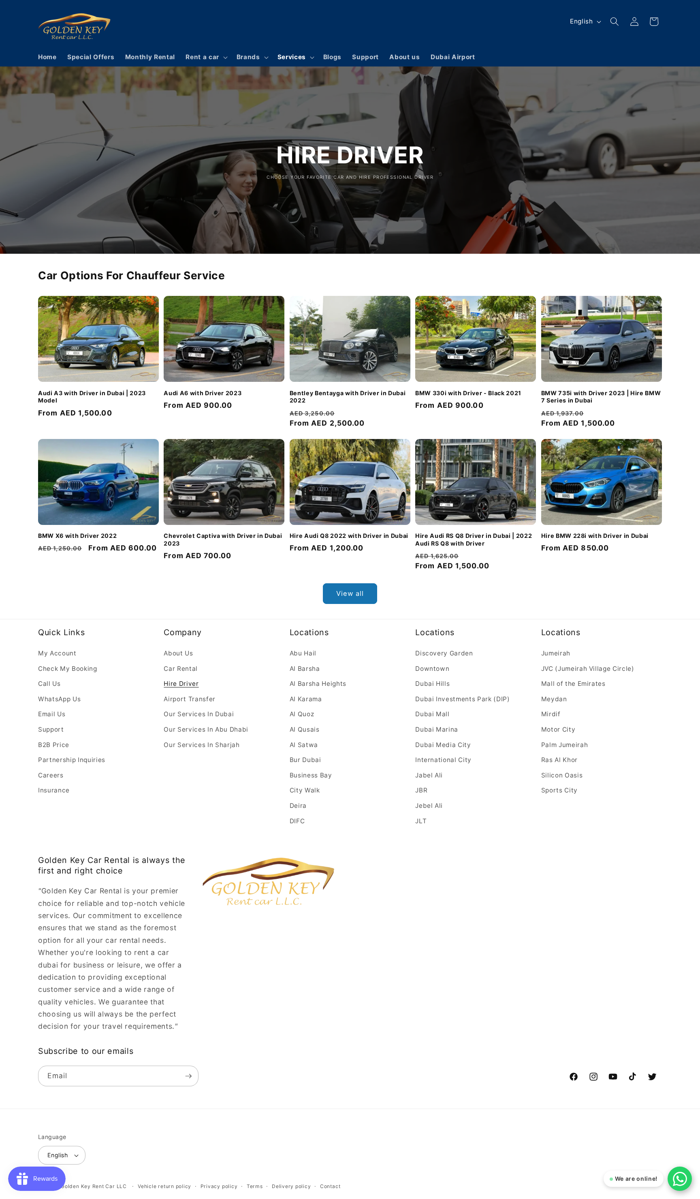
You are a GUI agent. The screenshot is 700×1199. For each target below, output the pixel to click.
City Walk (305, 790)
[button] (205, 57)
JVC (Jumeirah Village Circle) (587, 668)
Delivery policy (291, 1186)
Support (51, 729)
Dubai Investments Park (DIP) (462, 698)
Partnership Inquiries (71, 760)
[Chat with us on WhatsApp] (680, 1179)
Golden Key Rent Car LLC (94, 1186)
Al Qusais (305, 729)
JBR (421, 790)
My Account (57, 653)
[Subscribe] (188, 1076)
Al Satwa (304, 744)
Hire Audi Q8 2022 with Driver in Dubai (349, 535)
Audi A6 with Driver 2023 (202, 392)
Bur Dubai (305, 760)
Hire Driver (181, 683)
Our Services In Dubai (199, 714)
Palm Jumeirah (564, 744)
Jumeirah (555, 653)
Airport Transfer (190, 698)
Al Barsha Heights (318, 683)
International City (443, 760)
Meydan (554, 698)
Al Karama (306, 698)
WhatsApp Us (59, 698)
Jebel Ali (429, 805)
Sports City (559, 790)
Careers (51, 775)
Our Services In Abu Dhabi (206, 729)
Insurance (54, 790)
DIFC (297, 820)
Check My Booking (67, 668)
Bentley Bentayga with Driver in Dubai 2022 (347, 396)
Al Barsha (305, 668)
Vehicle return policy (164, 1186)
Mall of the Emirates (573, 683)
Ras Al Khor (559, 760)
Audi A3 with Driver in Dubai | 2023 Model (92, 396)
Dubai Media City (443, 744)
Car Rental (181, 668)
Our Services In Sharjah (201, 744)
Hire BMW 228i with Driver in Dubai (595, 535)
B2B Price (53, 744)
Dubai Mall (432, 714)
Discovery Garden (444, 653)
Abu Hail (303, 653)
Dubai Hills (432, 683)
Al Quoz (302, 714)
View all (350, 593)
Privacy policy (219, 1186)
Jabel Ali (429, 775)
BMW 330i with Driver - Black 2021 (468, 392)
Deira (298, 805)
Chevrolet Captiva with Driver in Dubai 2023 (223, 539)
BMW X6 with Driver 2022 (77, 535)
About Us (178, 653)
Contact (330, 1186)
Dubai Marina (436, 729)
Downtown (432, 668)
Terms (255, 1186)
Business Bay (311, 775)
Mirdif (551, 714)
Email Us (51, 714)
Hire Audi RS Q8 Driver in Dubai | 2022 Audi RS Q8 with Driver (473, 539)
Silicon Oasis (562, 775)
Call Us (49, 683)
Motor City (558, 729)
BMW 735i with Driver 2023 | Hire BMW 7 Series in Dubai (601, 396)
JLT (421, 820)
